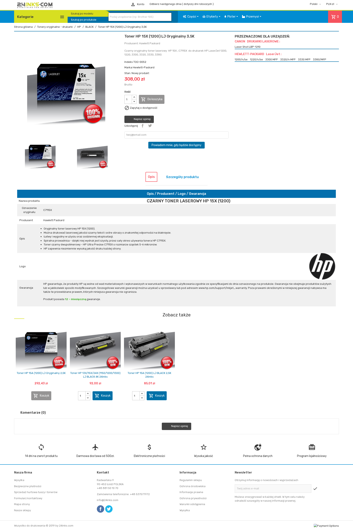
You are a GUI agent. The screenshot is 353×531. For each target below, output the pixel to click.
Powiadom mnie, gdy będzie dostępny (176, 145)
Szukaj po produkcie (83, 19)
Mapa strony (22, 504)
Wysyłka (19, 480)
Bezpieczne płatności (27, 486)
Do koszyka (151, 99)
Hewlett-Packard (143, 67)
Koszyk (41, 395)
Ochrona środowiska (193, 486)
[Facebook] (100, 509)
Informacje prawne (191, 492)
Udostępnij (142, 125)
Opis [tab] (151, 177)
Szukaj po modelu (82, 13)
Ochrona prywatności (193, 498)
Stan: (127, 73)
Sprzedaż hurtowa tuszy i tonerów (35, 492)
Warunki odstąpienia (192, 504)
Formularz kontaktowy (28, 498)
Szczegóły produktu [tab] (182, 177)
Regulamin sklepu (191, 480)
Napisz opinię (142, 119)
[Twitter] (109, 509)
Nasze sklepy (22, 510)
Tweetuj (149, 125)
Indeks (128, 61)
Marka (128, 67)
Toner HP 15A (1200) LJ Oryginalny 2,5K (41, 373)
